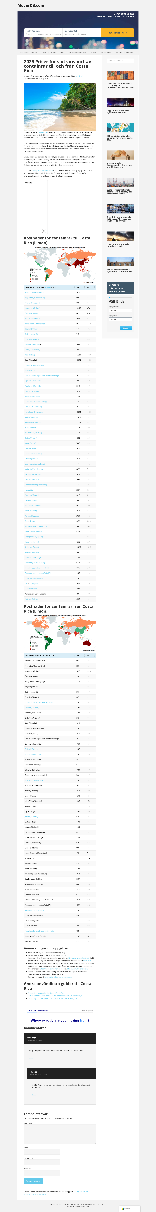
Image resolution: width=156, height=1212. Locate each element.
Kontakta (62, 1205)
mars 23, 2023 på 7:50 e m (35, 1040)
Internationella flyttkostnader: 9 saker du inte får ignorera (119, 165)
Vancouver (36, 344)
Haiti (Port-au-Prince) (33, 407)
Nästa (125, 328)
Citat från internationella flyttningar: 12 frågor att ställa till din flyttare (119, 219)
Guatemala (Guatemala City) (36, 401)
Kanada (28, 344)
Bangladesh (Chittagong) (35, 323)
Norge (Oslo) (30, 490)
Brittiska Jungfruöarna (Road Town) (39, 702)
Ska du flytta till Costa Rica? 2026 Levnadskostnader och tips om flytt (55, 996)
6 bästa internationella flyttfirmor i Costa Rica (46, 993)
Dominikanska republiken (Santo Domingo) (42, 375)
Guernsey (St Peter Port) (34, 780)
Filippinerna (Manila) (33, 505)
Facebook (96, 1205)
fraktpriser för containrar (42, 170)
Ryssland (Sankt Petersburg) (36, 526)
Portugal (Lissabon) (32, 516)
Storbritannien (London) (34, 910)
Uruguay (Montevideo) (34, 578)
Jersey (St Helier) (31, 816)
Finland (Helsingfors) (33, 754)
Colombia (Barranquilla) (34, 365)
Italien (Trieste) (31, 438)
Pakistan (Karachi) (32, 495)
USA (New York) (31, 588)
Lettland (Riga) (30, 448)
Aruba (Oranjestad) (32, 303)
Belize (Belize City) (32, 334)
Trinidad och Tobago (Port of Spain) (39, 568)
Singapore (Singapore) (34, 537)
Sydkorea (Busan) (32, 547)
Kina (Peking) (30, 355)
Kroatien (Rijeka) (31, 370)
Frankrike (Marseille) (33, 386)
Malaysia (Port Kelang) (34, 469)
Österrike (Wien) (31, 313)
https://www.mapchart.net (78, 958)
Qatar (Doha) (30, 521)
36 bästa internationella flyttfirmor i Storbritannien (120, 270)
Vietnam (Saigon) (31, 599)
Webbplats (27, 1169)
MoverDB (87, 961)
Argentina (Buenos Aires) (35, 298)
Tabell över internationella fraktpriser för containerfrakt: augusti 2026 (120, 85)
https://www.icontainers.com (51, 969)
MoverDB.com (31, 5)
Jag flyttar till (113, 316)
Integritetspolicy (73, 1205)
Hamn (48, 287)
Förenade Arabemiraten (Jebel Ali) (38, 573)
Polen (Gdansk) (31, 511)
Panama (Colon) (31, 500)
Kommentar (28, 1123)
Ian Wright (79, 76)
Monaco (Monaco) (32, 479)
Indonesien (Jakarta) (33, 422)
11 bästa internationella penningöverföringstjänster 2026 (120, 138)
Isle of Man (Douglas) (33, 433)
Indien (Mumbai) (31, 417)
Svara (31, 1058)
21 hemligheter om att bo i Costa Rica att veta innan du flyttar (52, 998)
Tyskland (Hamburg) (33, 391)
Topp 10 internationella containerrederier (118, 245)
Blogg (53, 1205)
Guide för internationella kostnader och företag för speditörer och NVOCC (119, 192)
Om (57, 1205)
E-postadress (29, 1158)
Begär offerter (117, 32)
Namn (26, 1148)
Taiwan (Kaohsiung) (33, 557)
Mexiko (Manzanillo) (33, 474)
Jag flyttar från (114, 307)
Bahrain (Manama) (32, 318)
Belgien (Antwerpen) (33, 329)
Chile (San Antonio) (32, 349)
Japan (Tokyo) (30, 443)
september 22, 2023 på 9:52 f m (39, 1074)
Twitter (102, 1205)
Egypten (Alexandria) (33, 381)
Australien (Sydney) (32, 308)
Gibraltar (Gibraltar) (32, 396)
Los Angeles (34, 583)
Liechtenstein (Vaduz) (33, 453)
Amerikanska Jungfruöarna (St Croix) (39, 931)
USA (26, 583)
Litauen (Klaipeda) (32, 459)
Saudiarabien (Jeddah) (33, 531)
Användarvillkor (86, 1205)
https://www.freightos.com (77, 969)
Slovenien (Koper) (32, 542)
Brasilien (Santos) (32, 339)
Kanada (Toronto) (32, 707)
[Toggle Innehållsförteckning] (43, 231)
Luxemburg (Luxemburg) (35, 464)
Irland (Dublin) (30, 427)
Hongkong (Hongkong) (34, 412)
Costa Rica (42, 132)
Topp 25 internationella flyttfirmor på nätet (118, 111)
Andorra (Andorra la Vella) (35, 292)
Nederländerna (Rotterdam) (36, 485)
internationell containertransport (58, 977)
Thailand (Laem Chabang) (35, 563)
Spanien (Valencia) (32, 552)
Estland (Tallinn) (31, 749)
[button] (74, 287)
